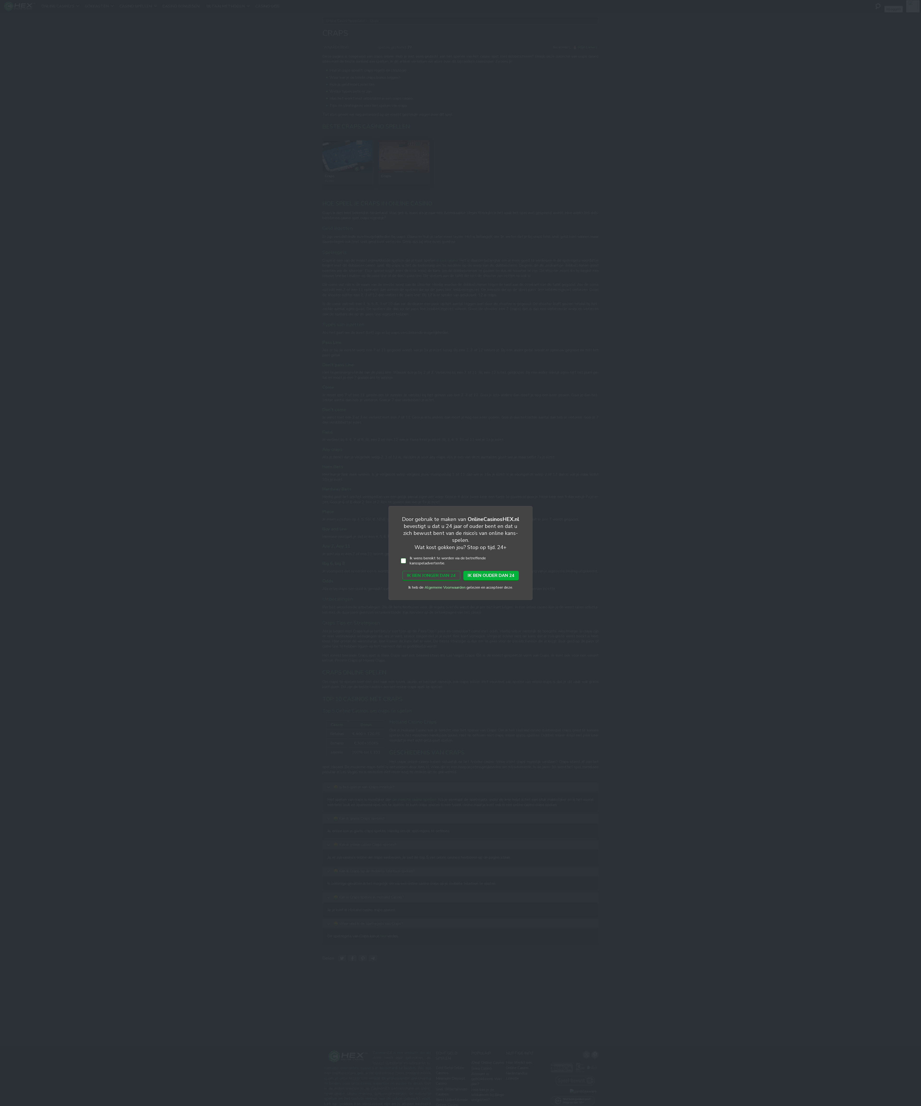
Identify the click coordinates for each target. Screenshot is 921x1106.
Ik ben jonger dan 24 (431, 575)
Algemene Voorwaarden (445, 587)
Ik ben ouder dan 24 (491, 575)
